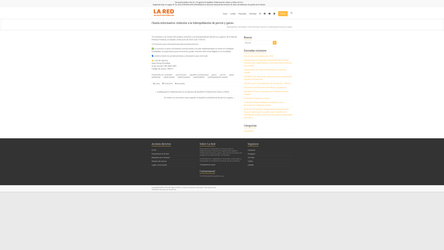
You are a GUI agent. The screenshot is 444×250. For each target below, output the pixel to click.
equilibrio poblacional (199, 74)
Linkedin (251, 165)
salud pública (198, 77)
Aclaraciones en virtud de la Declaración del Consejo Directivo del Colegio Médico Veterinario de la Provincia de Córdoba (268, 63)
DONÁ (283, 13)
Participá (252, 13)
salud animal (168, 77)
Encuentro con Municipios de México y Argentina (265, 87)
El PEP (154, 150)
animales (168, 74)
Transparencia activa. (208, 165)
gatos (214, 74)
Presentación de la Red (160, 154)
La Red (233, 13)
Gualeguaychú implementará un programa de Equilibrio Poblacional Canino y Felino (192, 92)
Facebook (251, 150)
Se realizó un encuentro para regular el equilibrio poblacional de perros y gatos (199, 97)
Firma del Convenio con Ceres (256, 98)
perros (223, 74)
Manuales (242, 13)
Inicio (225, 13)
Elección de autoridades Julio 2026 (258, 56)
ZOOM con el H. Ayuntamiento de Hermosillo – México (267, 83)
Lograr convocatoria (159, 165)
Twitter (250, 161)
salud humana (184, 77)
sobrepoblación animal (218, 77)
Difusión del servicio (159, 161)
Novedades (242, 27)
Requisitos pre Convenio (161, 157)
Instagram (251, 154)
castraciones (181, 74)
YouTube (251, 157)
